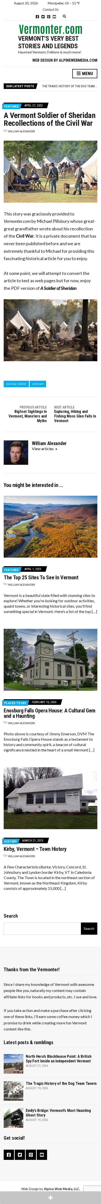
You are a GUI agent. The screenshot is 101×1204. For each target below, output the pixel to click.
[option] (69, 86)
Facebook (37, 17)
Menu (87, 73)
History (10, 841)
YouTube (54, 17)
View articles (43, 448)
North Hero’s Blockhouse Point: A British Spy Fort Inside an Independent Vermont (58, 1058)
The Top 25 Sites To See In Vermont (41, 577)
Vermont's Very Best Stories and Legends (48, 42)
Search (11, 916)
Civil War (25, 236)
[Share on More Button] (50, 1197)
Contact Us (51, 9)
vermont (38, 384)
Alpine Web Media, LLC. (62, 1189)
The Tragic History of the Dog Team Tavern (61, 1083)
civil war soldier (16, 384)
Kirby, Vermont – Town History (35, 849)
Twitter (43, 17)
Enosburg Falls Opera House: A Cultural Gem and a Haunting (49, 713)
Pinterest (48, 17)
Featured (11, 106)
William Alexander (21, 131)
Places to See (15, 703)
